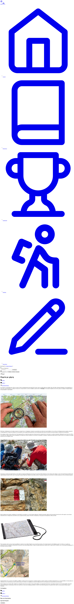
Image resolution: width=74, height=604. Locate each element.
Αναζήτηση (14, 369)
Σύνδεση (13, 371)
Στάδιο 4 (3, 383)
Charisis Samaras (9, 366)
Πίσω (3, 374)
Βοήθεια (9, 371)
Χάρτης (7, 385)
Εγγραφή (17, 371)
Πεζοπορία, (4, 385)
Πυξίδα (3, 380)
